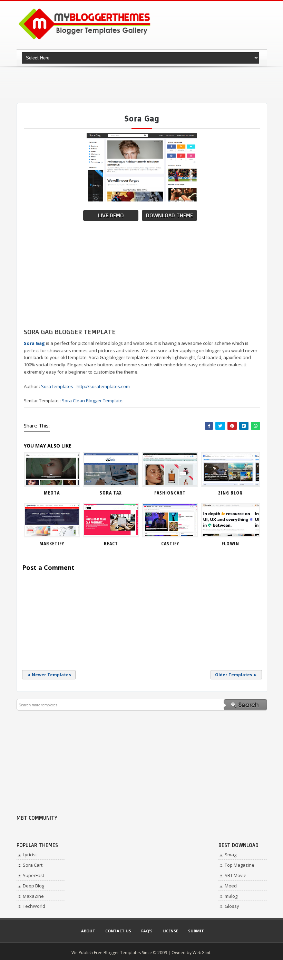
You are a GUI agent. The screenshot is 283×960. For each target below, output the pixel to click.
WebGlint (202, 953)
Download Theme (169, 215)
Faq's (147, 930)
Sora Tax (111, 492)
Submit (196, 930)
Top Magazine (239, 865)
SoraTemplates (57, 386)
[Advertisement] (142, 84)
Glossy (232, 906)
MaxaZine (33, 896)
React (111, 543)
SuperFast (33, 875)
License (170, 930)
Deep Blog (33, 886)
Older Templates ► (236, 675)
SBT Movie (235, 875)
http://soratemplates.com (103, 386)
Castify (170, 543)
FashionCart (170, 492)
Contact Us (118, 930)
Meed (231, 886)
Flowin (230, 543)
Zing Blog (230, 492)
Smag (230, 854)
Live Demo (111, 215)
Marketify (51, 543)
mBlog (231, 896)
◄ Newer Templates (49, 675)
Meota (52, 492)
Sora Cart (32, 865)
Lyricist (30, 854)
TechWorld (34, 906)
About (88, 930)
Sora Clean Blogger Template (92, 400)
